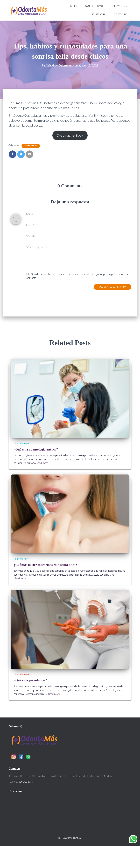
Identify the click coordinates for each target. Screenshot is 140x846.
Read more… (43, 463)
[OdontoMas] (28, 10)
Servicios (119, 6)
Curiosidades (31, 146)
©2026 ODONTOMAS (70, 838)
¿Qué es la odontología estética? (36, 449)
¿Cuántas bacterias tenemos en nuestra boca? (45, 565)
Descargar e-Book (70, 135)
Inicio (73, 6)
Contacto (120, 14)
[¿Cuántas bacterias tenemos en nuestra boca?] (70, 513)
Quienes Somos (94, 6)
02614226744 (25, 781)
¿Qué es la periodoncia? (30, 680)
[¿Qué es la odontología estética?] (70, 398)
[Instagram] (13, 756)
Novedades (98, 14)
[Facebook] (21, 756)
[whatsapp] (28, 756)
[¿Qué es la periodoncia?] (70, 629)
